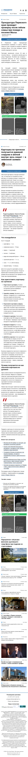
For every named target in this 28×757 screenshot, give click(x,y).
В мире (4, 537)
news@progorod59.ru (14, 718)
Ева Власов (9, 164)
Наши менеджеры (13, 701)
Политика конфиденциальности (13, 754)
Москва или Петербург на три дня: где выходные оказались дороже (15, 443)
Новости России (6, 146)
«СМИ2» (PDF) (23, 746)
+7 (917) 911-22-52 (13, 697)
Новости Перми (6, 19)
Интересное (5, 636)
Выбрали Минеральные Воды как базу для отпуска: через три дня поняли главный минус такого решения (15, 461)
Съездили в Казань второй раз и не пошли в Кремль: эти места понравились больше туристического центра (14, 455)
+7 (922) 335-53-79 (17, 719)
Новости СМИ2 (5, 114)
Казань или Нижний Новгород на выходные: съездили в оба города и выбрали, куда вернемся (14, 448)
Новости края (5, 574)
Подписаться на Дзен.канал (14, 39)
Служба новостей (6, 34)
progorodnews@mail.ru (13, 699)
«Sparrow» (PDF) (14, 747)
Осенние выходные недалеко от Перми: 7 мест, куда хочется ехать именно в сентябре (15, 466)
